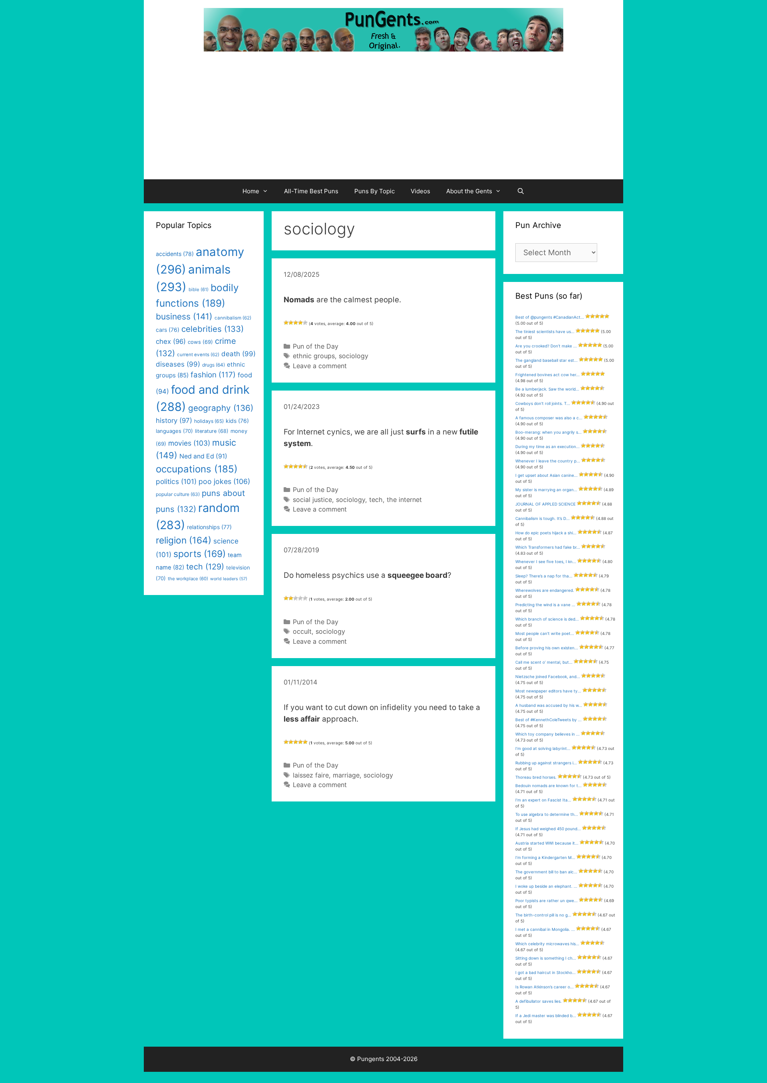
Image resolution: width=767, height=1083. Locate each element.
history (174, 420)
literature (212, 431)
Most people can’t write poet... (544, 633)
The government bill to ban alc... (546, 871)
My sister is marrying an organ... (546, 489)
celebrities (212, 329)
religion (183, 540)
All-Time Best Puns (311, 191)
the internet (404, 500)
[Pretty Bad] (290, 322)
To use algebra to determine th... (546, 814)
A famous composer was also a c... (548, 417)
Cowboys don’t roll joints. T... (542, 403)
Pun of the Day (315, 346)
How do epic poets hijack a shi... (545, 532)
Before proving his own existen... (546, 647)
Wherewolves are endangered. (544, 590)
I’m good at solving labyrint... (542, 748)
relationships (209, 527)
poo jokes (224, 481)
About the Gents (469, 191)
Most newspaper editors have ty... (548, 690)
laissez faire (311, 775)
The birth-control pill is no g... (543, 914)
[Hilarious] (305, 322)
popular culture (178, 494)
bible (199, 289)
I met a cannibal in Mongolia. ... (545, 929)
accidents (175, 253)
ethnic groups (314, 356)
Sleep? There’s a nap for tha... (543, 575)
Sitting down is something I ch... (545, 958)
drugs (213, 365)
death (238, 354)
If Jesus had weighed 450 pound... (548, 828)
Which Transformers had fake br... (547, 547)
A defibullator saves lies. (538, 1001)
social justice (312, 500)
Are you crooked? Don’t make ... (546, 345)
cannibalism (233, 318)
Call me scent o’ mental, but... (543, 662)
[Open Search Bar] (521, 191)
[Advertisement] (383, 119)
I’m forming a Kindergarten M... (545, 857)
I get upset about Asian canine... (546, 475)
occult (302, 631)
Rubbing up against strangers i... (546, 762)
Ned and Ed (203, 456)
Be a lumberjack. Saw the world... (547, 389)
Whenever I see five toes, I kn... (545, 561)
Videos (420, 191)
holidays (209, 421)
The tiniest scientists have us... (544, 331)
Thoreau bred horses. (535, 777)
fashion (213, 374)
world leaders (228, 578)
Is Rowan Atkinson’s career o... (544, 986)
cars (167, 329)
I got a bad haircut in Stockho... (545, 972)
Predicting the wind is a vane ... (545, 604)
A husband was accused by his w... (548, 705)
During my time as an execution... (547, 446)
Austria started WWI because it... (546, 843)
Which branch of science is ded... (547, 619)
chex (171, 341)
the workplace (188, 578)
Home (250, 191)
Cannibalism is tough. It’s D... (542, 518)
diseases (178, 364)
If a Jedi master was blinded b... (545, 1015)
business (184, 316)
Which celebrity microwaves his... (547, 943)
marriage (346, 775)
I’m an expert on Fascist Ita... (543, 799)
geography (220, 408)
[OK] (295, 322)
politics (176, 481)
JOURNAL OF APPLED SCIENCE (545, 504)
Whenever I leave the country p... (547, 460)
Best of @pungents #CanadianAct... (549, 317)
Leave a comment (320, 366)
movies (189, 443)
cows (200, 342)
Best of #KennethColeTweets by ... (548, 719)
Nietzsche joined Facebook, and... (547, 676)
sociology (353, 356)
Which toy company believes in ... (547, 734)
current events (198, 354)
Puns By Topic (374, 191)
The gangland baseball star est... (546, 360)
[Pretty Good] (300, 322)
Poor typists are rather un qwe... (546, 900)
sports (199, 553)
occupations (197, 469)
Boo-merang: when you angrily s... (548, 432)
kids (237, 420)
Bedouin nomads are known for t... (548, 785)
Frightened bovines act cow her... (547, 374)
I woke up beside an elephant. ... (546, 886)
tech (376, 500)
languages (174, 431)
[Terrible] (286, 322)
